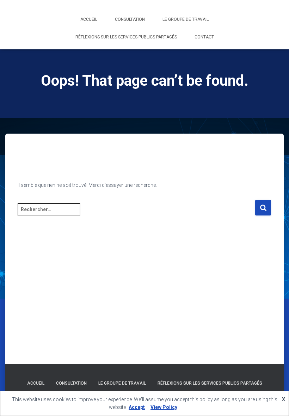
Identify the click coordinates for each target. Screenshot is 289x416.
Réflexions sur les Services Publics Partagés (126, 37)
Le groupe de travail (185, 19)
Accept (137, 407)
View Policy (163, 407)
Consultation (130, 19)
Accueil (88, 19)
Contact (204, 37)
